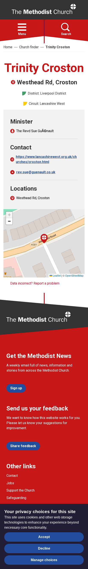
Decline (44, 548)
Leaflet (56, 275)
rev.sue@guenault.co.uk (35, 172)
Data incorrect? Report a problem (34, 283)
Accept (44, 537)
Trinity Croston (57, 47)
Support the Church (20, 490)
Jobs (10, 483)
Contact (12, 476)
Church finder (29, 47)
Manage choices (44, 560)
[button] (22, 27)
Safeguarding (16, 498)
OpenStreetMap (74, 275)
